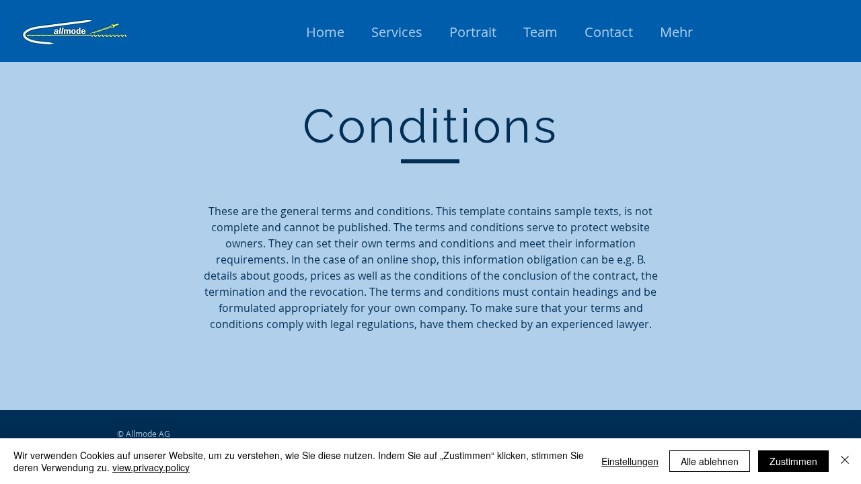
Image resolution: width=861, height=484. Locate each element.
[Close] (845, 461)
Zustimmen (793, 461)
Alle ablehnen (710, 461)
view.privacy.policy (151, 467)
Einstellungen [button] (630, 461)
